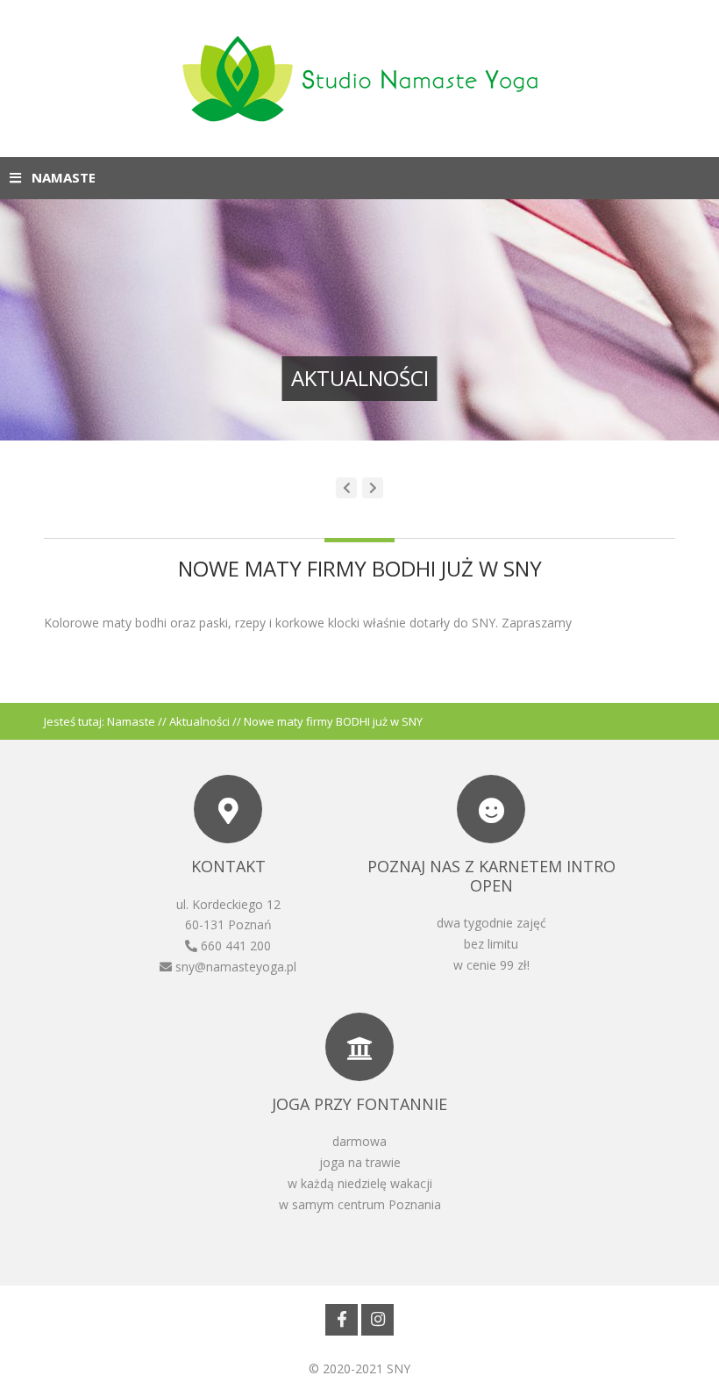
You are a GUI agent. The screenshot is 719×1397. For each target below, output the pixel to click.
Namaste (131, 721)
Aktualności (199, 721)
